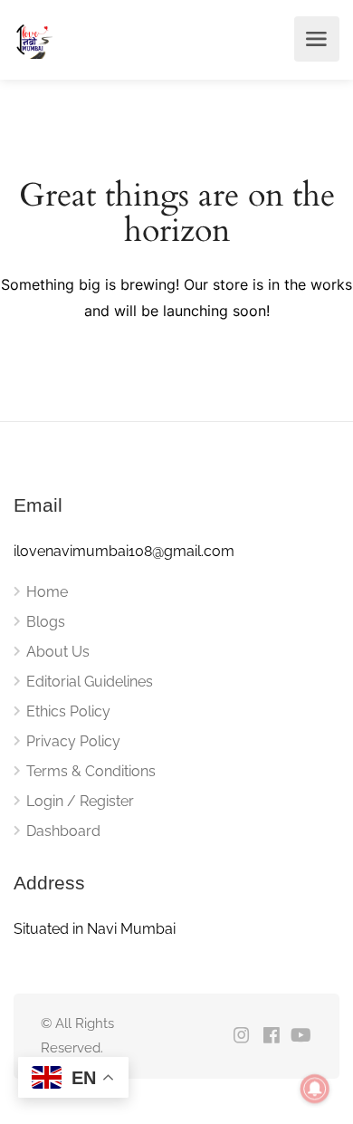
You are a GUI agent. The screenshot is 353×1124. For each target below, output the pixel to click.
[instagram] (241, 1036)
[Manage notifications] (315, 1088)
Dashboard (63, 831)
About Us (58, 651)
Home (47, 591)
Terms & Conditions (91, 771)
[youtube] (301, 1036)
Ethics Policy (68, 711)
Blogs (45, 621)
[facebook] (271, 1036)
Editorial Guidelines (89, 681)
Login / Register (80, 801)
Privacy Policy (73, 741)
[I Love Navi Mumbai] (33, 39)
